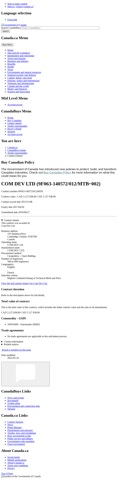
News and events (15, 397)
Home (10, 117)
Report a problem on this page (16, 350)
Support (11, 131)
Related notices (11, 344)
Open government (16, 444)
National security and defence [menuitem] (21, 75)
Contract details (11, 220)
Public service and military (20, 438)
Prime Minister (14, 427)
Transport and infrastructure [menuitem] (20, 83)
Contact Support (15, 422)
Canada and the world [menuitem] (18, 86)
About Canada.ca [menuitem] (15, 462)
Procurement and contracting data (23, 406)
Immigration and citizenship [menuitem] (20, 55)
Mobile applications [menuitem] (16, 460)
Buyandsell (12, 400)
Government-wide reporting (20, 441)
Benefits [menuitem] (11, 64)
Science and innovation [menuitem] (18, 91)
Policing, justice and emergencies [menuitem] (23, 80)
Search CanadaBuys (11, 27)
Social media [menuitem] (13, 457)
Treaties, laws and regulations (21, 433)
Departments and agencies (20, 430)
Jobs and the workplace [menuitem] (18, 53)
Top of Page (7, 473)
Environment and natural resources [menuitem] (24, 72)
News (10, 424)
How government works (19, 436)
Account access (14, 104)
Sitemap (11, 409)
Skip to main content (17, 3)
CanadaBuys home (16, 150)
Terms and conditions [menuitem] (17, 465)
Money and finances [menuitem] (17, 89)
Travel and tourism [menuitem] (16, 58)
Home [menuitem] (10, 50)
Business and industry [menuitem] (18, 61)
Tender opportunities (17, 126)
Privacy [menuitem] (11, 468)
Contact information (13, 341)
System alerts (13, 403)
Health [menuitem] (10, 66)
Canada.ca (12, 147)
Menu (7, 45)
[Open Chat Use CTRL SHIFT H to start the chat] (25, 374)
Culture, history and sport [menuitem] (19, 78)
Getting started (14, 123)
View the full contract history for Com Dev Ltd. (24, 283)
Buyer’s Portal (14, 128)
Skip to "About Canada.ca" (20, 6)
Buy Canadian (14, 120)
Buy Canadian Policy (57, 172)
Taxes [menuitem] (10, 69)
